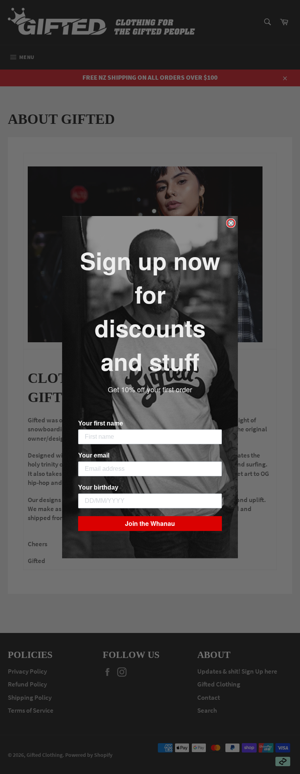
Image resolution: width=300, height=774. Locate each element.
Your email (93, 455)
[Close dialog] (231, 223)
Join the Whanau (150, 523)
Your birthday (98, 487)
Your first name (100, 423)
